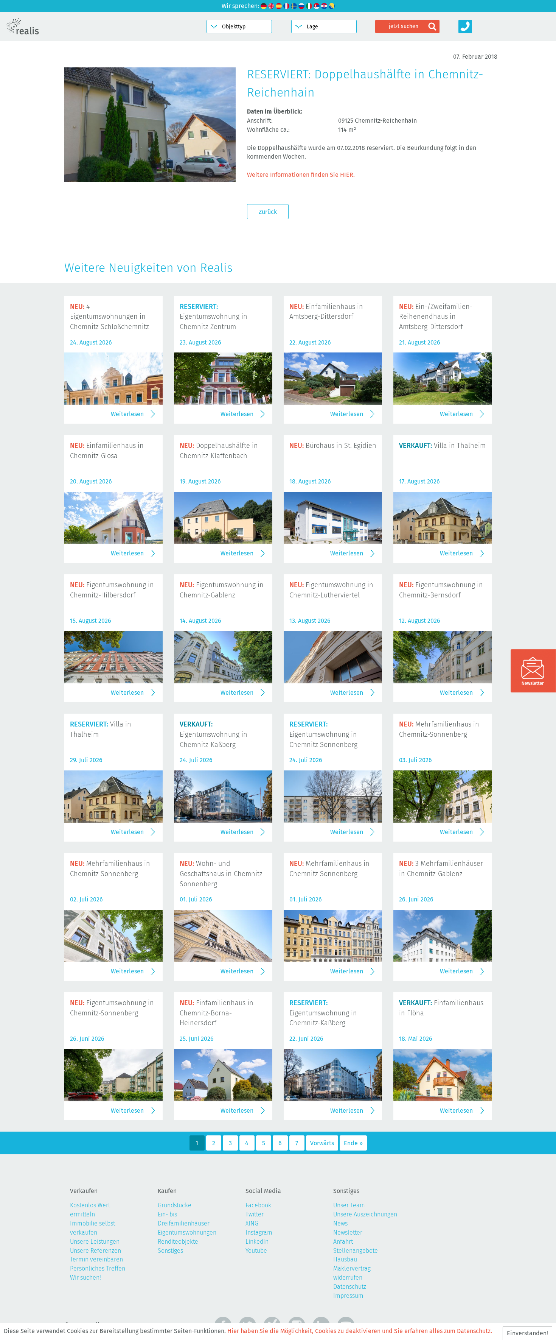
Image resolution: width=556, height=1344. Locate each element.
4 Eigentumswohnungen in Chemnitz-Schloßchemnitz (109, 316)
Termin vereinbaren (96, 1259)
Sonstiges (170, 1250)
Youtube (256, 1250)
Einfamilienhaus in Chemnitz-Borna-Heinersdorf (216, 1013)
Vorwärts (322, 1143)
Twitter (254, 1214)
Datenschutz (349, 1286)
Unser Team (349, 1205)
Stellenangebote (355, 1250)
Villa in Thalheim (442, 445)
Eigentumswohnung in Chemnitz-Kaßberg (213, 734)
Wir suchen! (85, 1277)
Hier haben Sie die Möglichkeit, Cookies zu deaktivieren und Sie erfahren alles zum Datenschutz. (359, 1331)
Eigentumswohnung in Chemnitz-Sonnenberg (323, 734)
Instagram (258, 1232)
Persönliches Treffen (97, 1268)
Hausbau (345, 1259)
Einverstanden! (527, 1333)
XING (251, 1223)
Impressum (348, 1295)
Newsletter (347, 1232)
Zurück (268, 211)
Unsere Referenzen (95, 1250)
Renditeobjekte (178, 1241)
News (340, 1223)
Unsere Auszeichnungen (365, 1214)
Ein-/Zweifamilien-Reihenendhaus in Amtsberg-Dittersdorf (435, 316)
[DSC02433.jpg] (150, 177)
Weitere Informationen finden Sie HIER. (301, 174)
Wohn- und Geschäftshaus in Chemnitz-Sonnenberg (222, 873)
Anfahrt (343, 1241)
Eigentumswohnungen (187, 1232)
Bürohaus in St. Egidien (332, 445)
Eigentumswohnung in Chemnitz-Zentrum (213, 316)
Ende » (353, 1143)
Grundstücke (174, 1205)
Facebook (258, 1205)
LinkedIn (257, 1241)
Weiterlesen (127, 414)
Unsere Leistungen (95, 1241)
